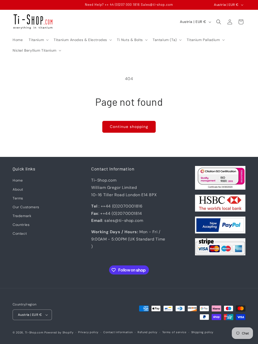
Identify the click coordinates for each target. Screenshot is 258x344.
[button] (38, 40)
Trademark (22, 216)
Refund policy (147, 332)
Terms (18, 198)
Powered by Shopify (59, 332)
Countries (21, 224)
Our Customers (26, 207)
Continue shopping (129, 126)
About (18, 189)
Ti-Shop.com (34, 332)
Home (18, 180)
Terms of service (174, 332)
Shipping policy (202, 332)
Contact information (118, 332)
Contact (20, 233)
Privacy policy (88, 332)
